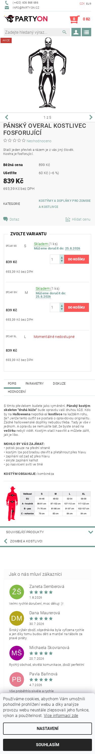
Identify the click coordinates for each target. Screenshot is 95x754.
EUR (88, 3)
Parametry (35, 383)
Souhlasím (47, 744)
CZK (82, 3)
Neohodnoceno (39, 141)
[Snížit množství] (62, 261)
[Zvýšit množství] (62, 257)
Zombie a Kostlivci (26, 541)
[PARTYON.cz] (26, 19)
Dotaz (15, 219)
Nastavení (48, 728)
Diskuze (59, 383)
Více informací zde (61, 715)
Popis (12, 383)
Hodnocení (17, 391)
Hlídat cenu (81, 219)
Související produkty (25, 532)
